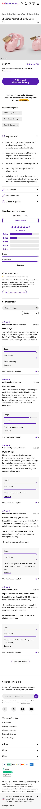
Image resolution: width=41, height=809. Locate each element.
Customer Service (10, 718)
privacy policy (25, 703)
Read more (6, 405)
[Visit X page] (13, 709)
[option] (13, 42)
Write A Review (20, 220)
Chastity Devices (6, 14)
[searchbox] (18, 308)
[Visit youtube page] (31, 709)
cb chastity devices (32, 14)
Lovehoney (20, 9)
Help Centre (6, 723)
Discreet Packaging (9, 730)
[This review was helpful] (36, 371)
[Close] (37, 796)
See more (20, 265)
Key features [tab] (12, 136)
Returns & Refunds (9, 734)
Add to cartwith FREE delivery (20, 81)
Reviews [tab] (17, 215)
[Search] (22, 3)
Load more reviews (20, 662)
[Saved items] (38, 22)
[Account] (25, 3)
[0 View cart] (33, 3)
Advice (5, 744)
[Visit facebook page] (4, 709)
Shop (4, 750)
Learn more (6, 71)
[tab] (20, 727)
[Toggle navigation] (38, 3)
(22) (37, 64)
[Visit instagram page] (22, 709)
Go (36, 696)
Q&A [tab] (26, 215)
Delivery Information (9, 726)
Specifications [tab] (12, 195)
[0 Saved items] (29, 3)
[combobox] (30, 313)
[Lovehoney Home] (10, 3)
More (4, 756)
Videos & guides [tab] (13, 201)
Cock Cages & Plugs (19, 14)
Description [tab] (11, 189)
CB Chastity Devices (11, 113)
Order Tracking (7, 738)
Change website (8, 805)
